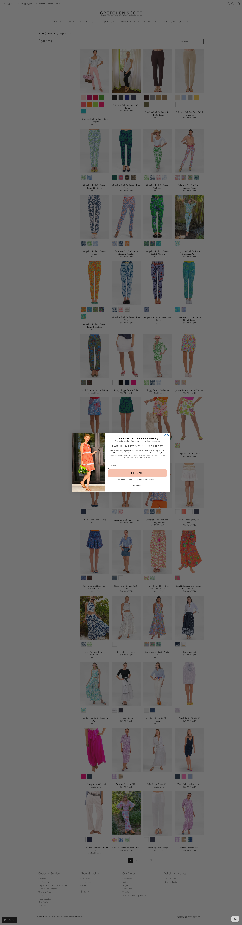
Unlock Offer (137, 473)
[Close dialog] (166, 436)
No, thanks (137, 485)
